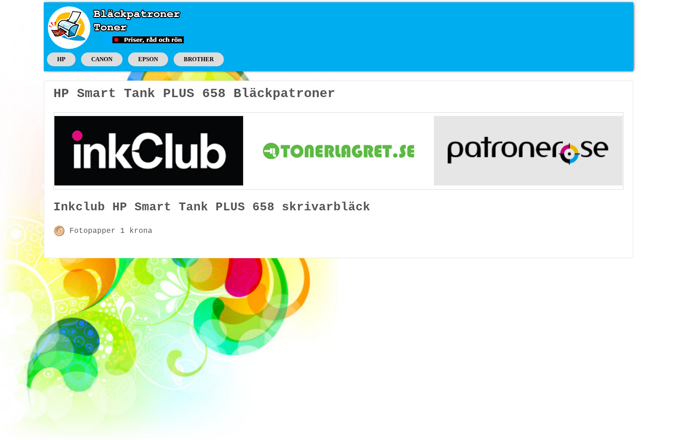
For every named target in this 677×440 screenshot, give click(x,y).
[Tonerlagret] (338, 150)
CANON (101, 59)
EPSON (148, 59)
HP (61, 59)
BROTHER (199, 59)
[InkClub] (148, 150)
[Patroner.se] (528, 150)
